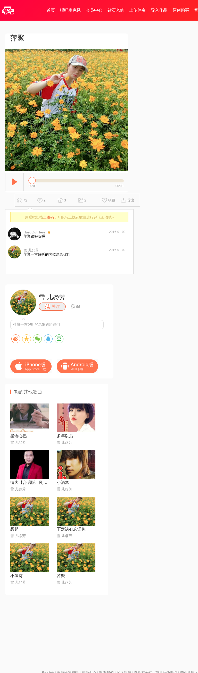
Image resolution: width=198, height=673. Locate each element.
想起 (14, 529)
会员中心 (94, 10)
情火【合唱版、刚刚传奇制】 (29, 482)
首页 (51, 10)
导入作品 (159, 10)
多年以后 (65, 436)
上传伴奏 (137, 10)
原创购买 (180, 10)
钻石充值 (116, 10)
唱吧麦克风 (70, 10)
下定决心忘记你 (71, 529)
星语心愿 (18, 436)
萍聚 (61, 576)
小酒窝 (63, 482)
